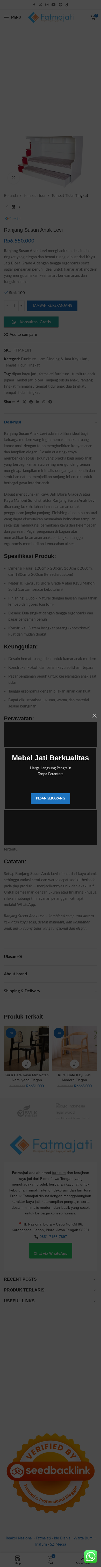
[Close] (94, 715)
